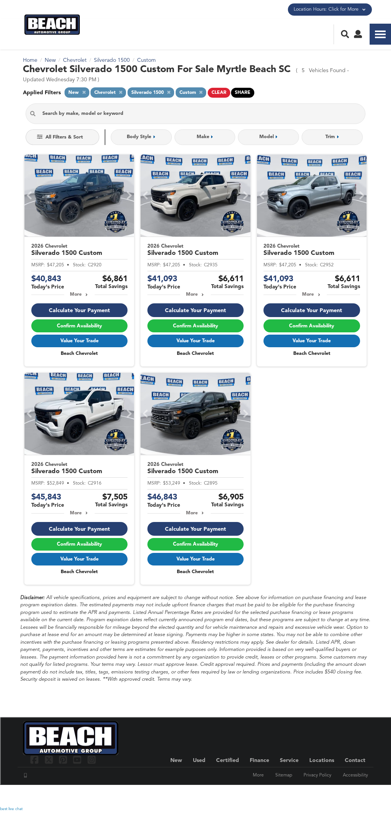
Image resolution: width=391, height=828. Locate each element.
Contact (355, 760)
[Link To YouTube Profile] (78, 759)
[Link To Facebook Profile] (35, 759)
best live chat (11, 809)
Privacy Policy (317, 775)
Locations (321, 760)
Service (289, 760)
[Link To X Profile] (49, 759)
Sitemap (283, 775)
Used (199, 760)
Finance (259, 760)
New (176, 760)
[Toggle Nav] (380, 34)
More (76, 294)
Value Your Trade (79, 340)
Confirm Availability (79, 326)
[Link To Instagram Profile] (92, 759)
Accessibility (355, 775)
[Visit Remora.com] (352, 795)
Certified (227, 760)
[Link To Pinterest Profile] (64, 759)
